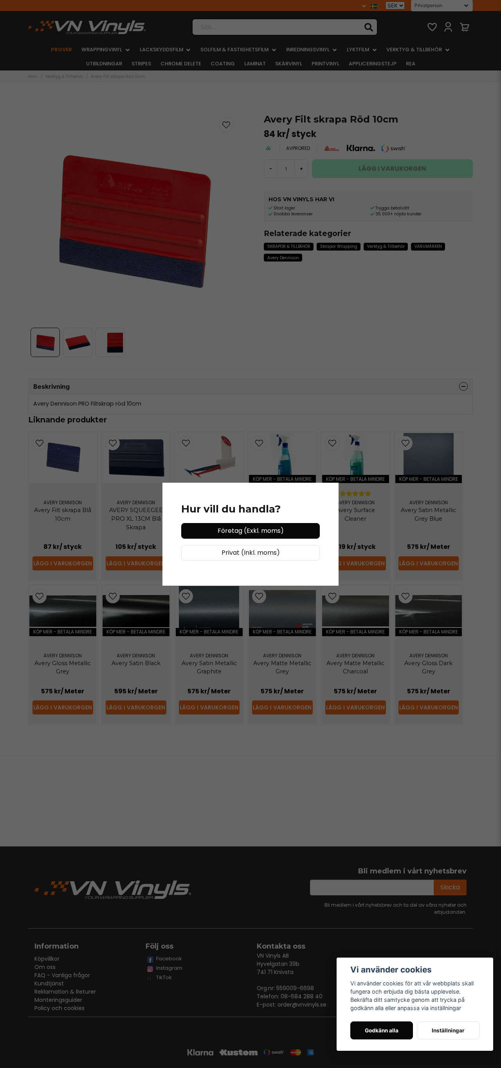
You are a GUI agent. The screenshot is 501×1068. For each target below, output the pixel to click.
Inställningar (448, 1030)
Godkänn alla (381, 1030)
